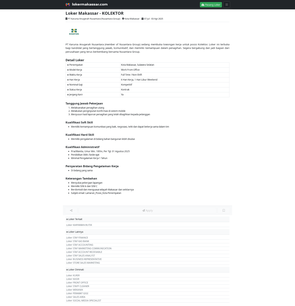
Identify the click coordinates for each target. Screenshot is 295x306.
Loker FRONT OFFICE (77, 282)
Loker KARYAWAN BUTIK (79, 225)
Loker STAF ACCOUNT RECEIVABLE (84, 252)
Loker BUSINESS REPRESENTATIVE (84, 259)
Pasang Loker (212, 4)
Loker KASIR (72, 279)
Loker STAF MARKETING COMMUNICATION (88, 248)
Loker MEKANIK (74, 289)
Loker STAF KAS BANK (77, 241)
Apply (149, 210)
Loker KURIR (73, 275)
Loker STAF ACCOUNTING (79, 244)
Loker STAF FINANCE (77, 237)
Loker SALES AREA (75, 296)
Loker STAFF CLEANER (77, 286)
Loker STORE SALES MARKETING (83, 262)
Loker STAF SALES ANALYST (80, 255)
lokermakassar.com (90, 4)
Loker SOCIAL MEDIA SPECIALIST (83, 300)
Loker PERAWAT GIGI (77, 293)
